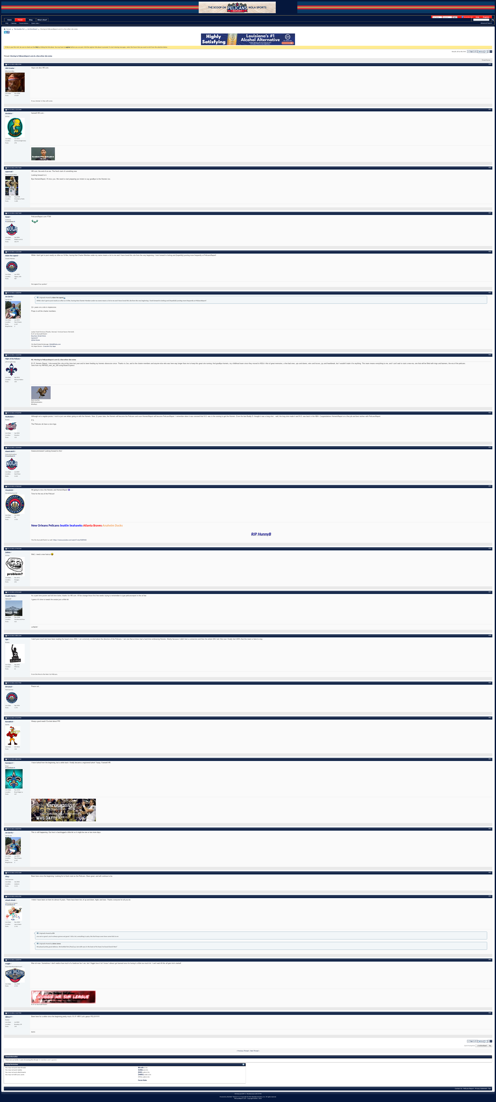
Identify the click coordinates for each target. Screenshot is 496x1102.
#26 (490, 64)
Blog (30, 20)
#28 (490, 167)
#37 (490, 592)
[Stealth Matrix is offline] (13, 608)
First (482, 52)
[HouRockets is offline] (11, 426)
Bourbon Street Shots (38, 336)
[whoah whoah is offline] (13, 913)
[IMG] (140, 1072)
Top (490, 1046)
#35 (490, 486)
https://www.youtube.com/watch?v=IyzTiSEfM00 (70, 540)
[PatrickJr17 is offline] (14, 779)
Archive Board (32, 29)
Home (9, 20)
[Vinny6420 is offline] (15, 504)
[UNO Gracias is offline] (15, 82)
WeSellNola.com (55, 344)
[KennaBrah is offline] (12, 735)
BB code (141, 1068)
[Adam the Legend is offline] (11, 266)
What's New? (42, 20)
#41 (490, 759)
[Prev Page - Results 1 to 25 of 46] (485, 52)
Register (486, 17)
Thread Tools (485, 60)
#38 (490, 635)
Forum (20, 20)
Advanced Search (486, 23)
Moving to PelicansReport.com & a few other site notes (31, 56)
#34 (490, 447)
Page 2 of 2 (473, 51)
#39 (490, 683)
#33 (490, 413)
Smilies (140, 1070)
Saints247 (34, 338)
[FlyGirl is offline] (11, 229)
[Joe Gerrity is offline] (13, 310)
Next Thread (254, 1051)
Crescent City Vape (49, 346)
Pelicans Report (468, 1088)
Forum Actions (23, 23)
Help (477, 17)
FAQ (6, 23)
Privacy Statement (481, 1088)
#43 (490, 872)
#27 (490, 109)
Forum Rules (142, 1080)
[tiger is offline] (15, 653)
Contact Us (458, 1088)
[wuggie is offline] (15, 975)
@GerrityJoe (35, 340)
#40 (490, 717)
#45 (490, 959)
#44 (490, 896)
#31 (490, 292)
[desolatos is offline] (15, 127)
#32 (490, 355)
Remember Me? (468, 17)
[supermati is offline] (11, 185)
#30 (490, 251)
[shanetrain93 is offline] (11, 464)
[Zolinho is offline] (15, 566)
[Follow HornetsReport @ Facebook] (8, 33)
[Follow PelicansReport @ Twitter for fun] (5, 33)
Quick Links (35, 23)
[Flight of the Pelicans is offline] (11, 369)
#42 (490, 829)
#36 (490, 548)
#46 (490, 1013)
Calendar (14, 23)
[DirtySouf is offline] (11, 697)
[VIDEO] (141, 1075)
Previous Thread (243, 1051)
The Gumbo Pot (19, 29)
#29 (490, 213)
